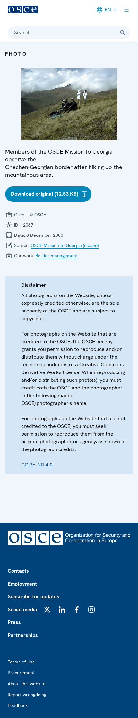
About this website (27, 684)
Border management (56, 256)
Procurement (21, 673)
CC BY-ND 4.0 (37, 464)
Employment (22, 583)
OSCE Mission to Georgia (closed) (65, 245)
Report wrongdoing (27, 694)
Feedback (18, 705)
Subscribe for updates (33, 596)
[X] (47, 609)
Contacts (18, 571)
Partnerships (23, 635)
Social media (22, 609)
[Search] (122, 32)
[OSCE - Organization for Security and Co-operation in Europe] (23, 9)
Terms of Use (21, 662)
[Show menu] (126, 9)
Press (14, 622)
